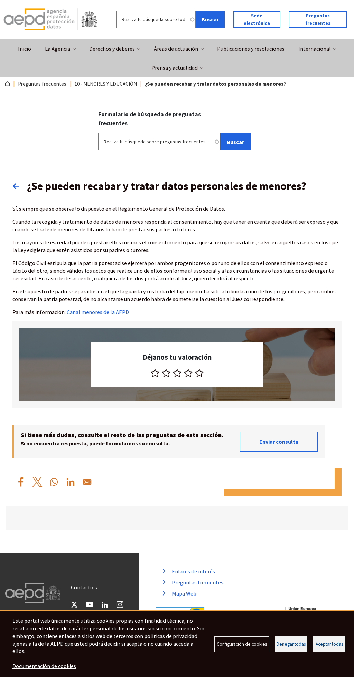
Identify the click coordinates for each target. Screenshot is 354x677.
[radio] (155, 373)
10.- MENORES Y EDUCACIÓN (106, 83)
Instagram (120, 604)
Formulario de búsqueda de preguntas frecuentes (149, 118)
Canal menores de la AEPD (98, 312)
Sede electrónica (257, 19)
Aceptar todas (329, 644)
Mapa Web (184, 593)
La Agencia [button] (57, 48)
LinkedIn (104, 604)
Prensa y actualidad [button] (174, 67)
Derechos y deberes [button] (112, 48)
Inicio (24, 48)
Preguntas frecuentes (317, 19)
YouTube (89, 604)
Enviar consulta (278, 441)
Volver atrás (19, 186)
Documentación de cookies (44, 666)
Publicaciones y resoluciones (251, 48)
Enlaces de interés (193, 571)
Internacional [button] (314, 48)
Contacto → (84, 587)
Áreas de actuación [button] (176, 48)
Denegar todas (291, 644)
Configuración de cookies (242, 644)
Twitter (74, 604)
